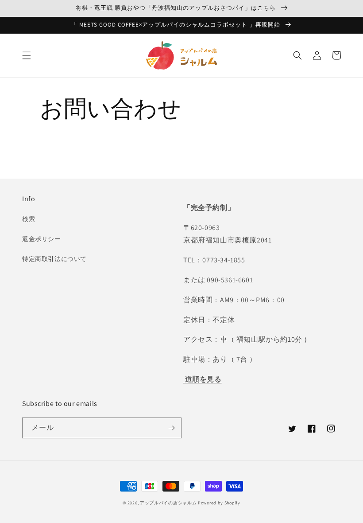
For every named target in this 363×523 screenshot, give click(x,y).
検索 (28, 219)
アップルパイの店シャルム (168, 503)
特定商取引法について (54, 259)
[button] (26, 55)
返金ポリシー (41, 239)
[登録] (171, 428)
